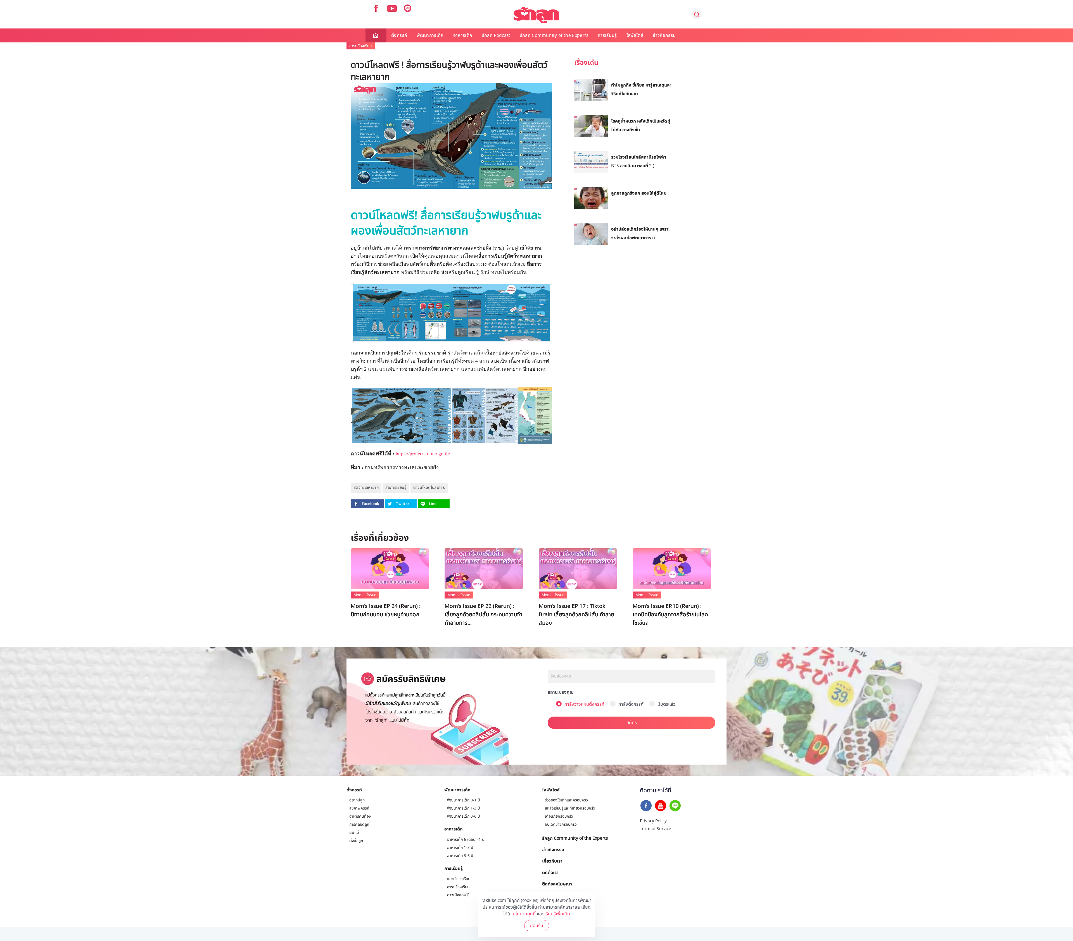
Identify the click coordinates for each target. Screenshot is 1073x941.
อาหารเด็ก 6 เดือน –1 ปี (465, 839)
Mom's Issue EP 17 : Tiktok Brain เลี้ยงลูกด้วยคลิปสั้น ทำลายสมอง (576, 614)
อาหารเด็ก (463, 35)
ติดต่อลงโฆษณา (557, 884)
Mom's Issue (364, 595)
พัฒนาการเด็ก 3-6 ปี (463, 816)
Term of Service (655, 828)
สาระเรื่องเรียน (360, 46)
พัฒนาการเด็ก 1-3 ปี (463, 808)
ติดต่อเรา (550, 872)
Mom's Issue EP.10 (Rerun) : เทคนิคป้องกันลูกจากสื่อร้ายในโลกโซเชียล (670, 614)
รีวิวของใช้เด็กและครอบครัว (566, 800)
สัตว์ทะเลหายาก (366, 487)
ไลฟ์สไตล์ (634, 35)
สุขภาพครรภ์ (359, 808)
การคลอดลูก (359, 824)
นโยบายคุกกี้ (524, 914)
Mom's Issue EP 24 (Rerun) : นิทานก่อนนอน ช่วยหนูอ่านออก (386, 610)
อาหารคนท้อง (360, 816)
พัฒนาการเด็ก (430, 35)
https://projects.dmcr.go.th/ (423, 453)
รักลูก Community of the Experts (554, 35)
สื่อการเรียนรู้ (396, 487)
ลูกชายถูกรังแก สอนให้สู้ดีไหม (638, 193)
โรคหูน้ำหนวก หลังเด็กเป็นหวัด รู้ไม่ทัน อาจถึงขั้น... (640, 125)
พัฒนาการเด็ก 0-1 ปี (463, 800)
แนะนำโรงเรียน (459, 879)
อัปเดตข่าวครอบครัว (561, 824)
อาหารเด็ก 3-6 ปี (460, 856)
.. (671, 821)
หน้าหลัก (375, 35)
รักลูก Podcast (496, 35)
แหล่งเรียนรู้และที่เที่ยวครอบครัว (570, 808)
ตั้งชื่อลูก (356, 841)
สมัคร (631, 722)
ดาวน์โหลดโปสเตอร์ (429, 487)
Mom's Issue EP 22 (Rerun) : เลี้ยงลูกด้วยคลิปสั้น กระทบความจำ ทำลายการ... (483, 614)
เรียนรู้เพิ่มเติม (557, 914)
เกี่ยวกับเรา (552, 861)
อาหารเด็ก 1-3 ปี (460, 848)
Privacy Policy (653, 821)
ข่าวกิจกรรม (664, 35)
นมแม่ (354, 832)
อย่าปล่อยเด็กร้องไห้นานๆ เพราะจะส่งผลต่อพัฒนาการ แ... (640, 233)
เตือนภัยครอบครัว (559, 816)
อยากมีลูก (357, 800)
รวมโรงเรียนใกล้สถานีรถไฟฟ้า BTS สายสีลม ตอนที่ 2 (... (638, 161)
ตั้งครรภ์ (399, 35)
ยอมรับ (536, 925)
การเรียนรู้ (607, 35)
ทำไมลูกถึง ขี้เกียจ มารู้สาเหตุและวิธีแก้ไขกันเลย (641, 89)
